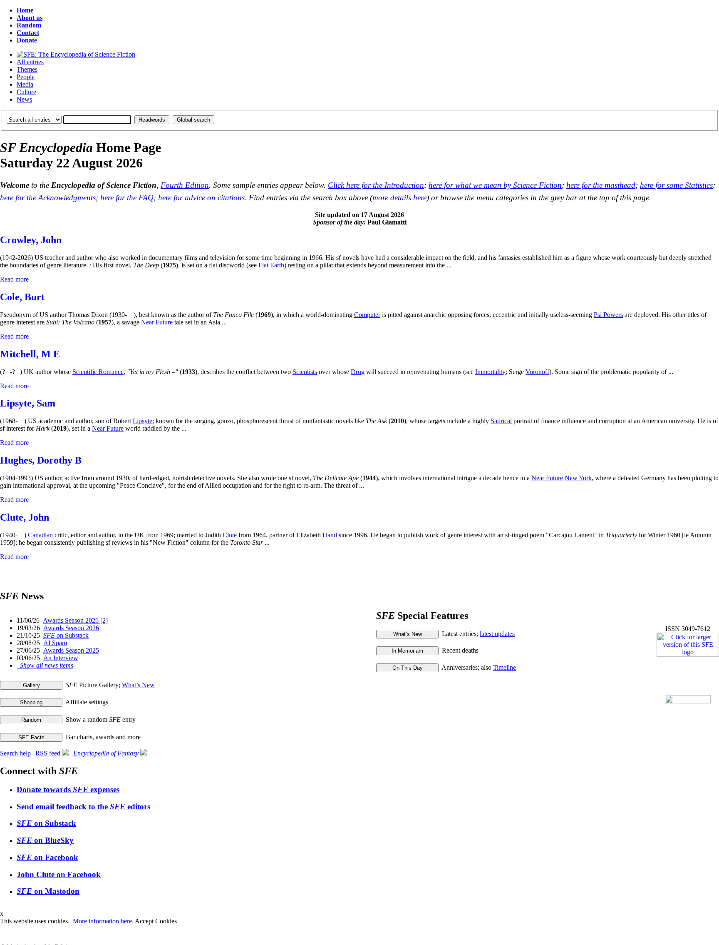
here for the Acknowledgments (48, 197)
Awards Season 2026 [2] (75, 620)
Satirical (501, 420)
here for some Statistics (676, 185)
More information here (102, 921)
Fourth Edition (185, 185)
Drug (357, 371)
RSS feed (47, 753)
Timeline (504, 667)
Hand (329, 535)
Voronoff (537, 371)
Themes (27, 69)
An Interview (60, 657)
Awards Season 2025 (71, 650)
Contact (28, 32)
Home (25, 10)
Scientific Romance (98, 371)
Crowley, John (31, 239)
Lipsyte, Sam (27, 403)
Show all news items (45, 665)
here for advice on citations (201, 197)
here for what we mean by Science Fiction (495, 185)
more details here (399, 197)
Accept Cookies (156, 921)
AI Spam (55, 642)
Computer (367, 314)
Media (25, 84)
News (24, 99)
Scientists (305, 371)
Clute (230, 535)
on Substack (66, 635)
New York (578, 477)
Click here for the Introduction (376, 185)
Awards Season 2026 (71, 627)
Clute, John (24, 517)
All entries (30, 61)
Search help (15, 753)
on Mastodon (48, 891)
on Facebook (47, 857)
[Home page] (76, 54)
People (26, 76)
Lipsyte (142, 420)
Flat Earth (271, 265)
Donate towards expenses (68, 789)
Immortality (490, 371)
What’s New (138, 684)
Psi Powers (608, 314)
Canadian (40, 535)
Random (29, 25)
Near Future (157, 322)
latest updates (497, 633)
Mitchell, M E (30, 354)
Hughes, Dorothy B (41, 460)
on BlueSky (45, 840)
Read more (14, 279)
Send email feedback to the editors (83, 806)
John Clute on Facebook (59, 874)
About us (29, 17)
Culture (26, 91)
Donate (27, 40)
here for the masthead (600, 185)
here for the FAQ (127, 197)
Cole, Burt (22, 297)
